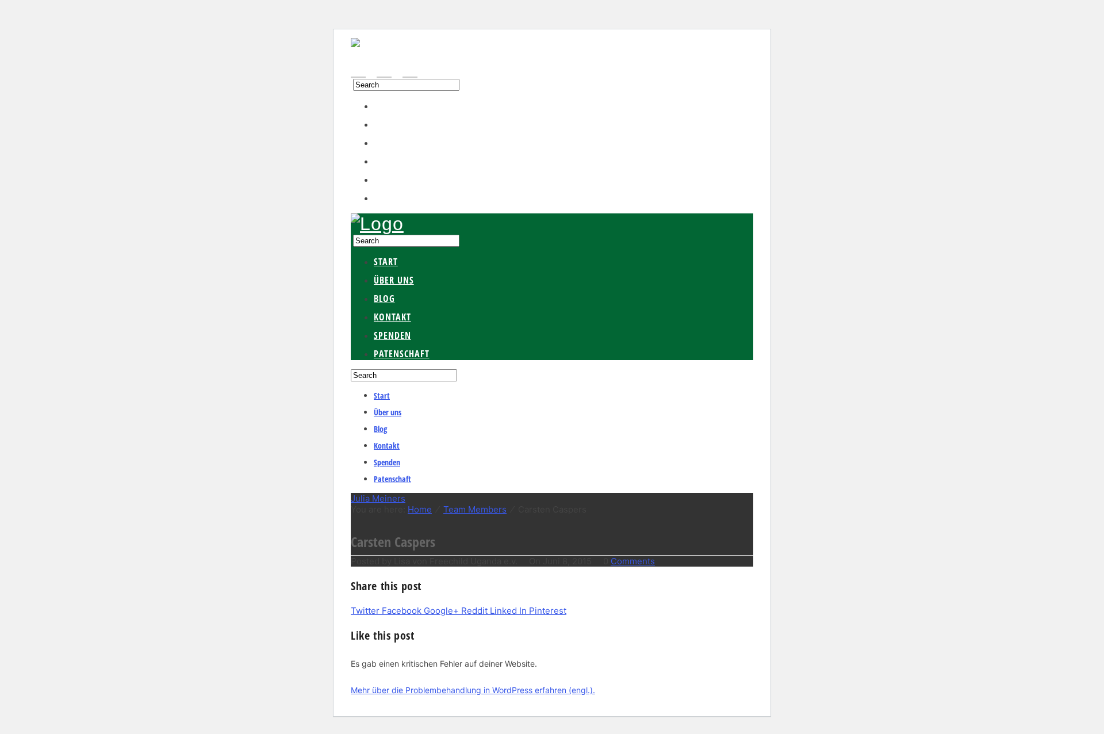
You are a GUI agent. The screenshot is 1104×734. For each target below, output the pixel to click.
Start (386, 106)
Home (420, 509)
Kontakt (392, 161)
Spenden (392, 179)
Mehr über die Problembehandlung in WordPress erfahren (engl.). (473, 690)
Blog (384, 142)
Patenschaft (402, 198)
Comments (633, 561)
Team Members (475, 509)
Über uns (394, 124)
